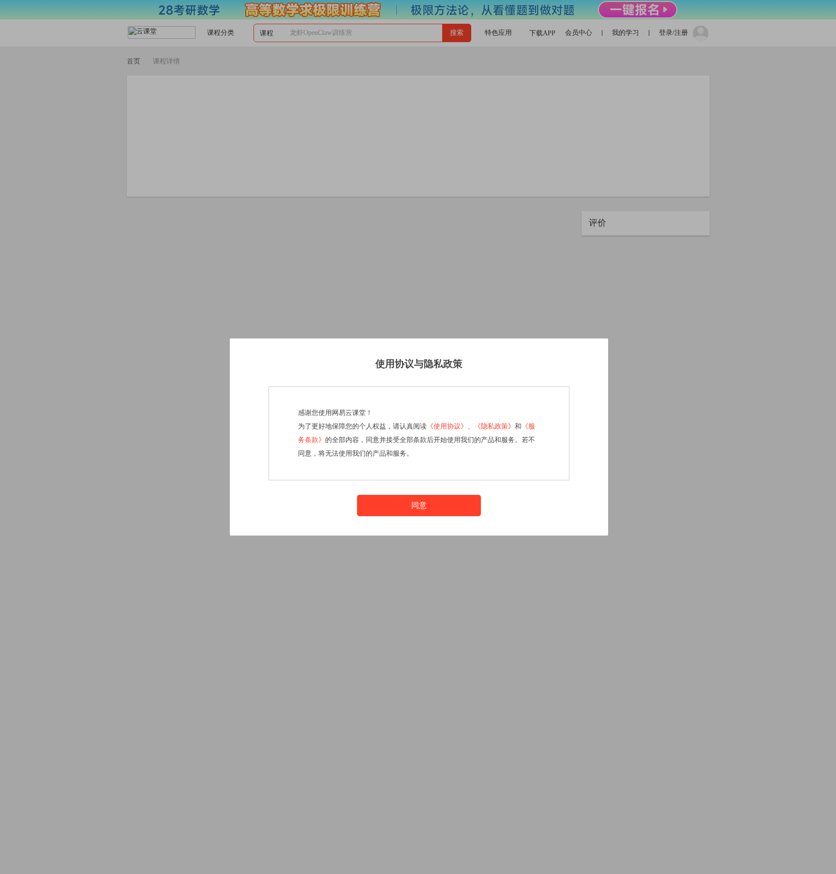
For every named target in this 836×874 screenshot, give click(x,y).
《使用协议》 (447, 426)
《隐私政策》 (494, 426)
